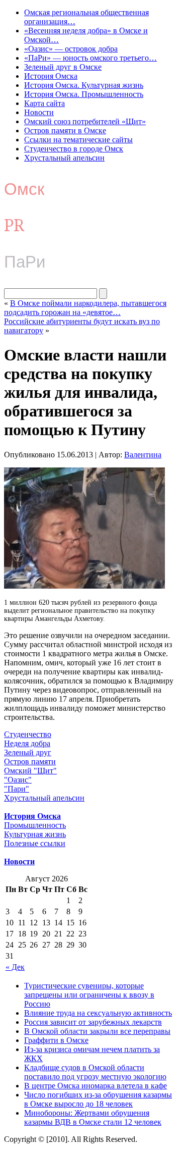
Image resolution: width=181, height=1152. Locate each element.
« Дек (15, 967)
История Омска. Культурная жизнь (83, 85)
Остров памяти (30, 761)
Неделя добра (27, 743)
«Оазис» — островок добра (71, 48)
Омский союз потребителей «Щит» (85, 121)
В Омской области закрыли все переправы (97, 1031)
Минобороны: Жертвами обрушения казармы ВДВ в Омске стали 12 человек (92, 1117)
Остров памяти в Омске (65, 130)
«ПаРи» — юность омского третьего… (90, 58)
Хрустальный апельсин (64, 157)
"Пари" (16, 788)
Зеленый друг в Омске (63, 67)
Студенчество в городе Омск (73, 148)
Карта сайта (44, 103)
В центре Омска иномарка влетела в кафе (95, 1085)
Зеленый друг (27, 752)
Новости (39, 112)
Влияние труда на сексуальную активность (98, 1013)
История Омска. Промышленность (83, 94)
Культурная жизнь (35, 834)
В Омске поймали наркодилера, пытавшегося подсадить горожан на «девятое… (85, 308)
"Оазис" (18, 779)
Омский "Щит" (30, 770)
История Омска (50, 76)
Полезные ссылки (34, 843)
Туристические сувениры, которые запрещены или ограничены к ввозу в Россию (89, 994)
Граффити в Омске (56, 1040)
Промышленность (35, 825)
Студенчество (27, 734)
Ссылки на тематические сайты (78, 139)
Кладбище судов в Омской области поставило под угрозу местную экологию (95, 1072)
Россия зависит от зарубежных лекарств (93, 1022)
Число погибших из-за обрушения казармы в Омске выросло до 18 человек (98, 1099)
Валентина (142, 454)
